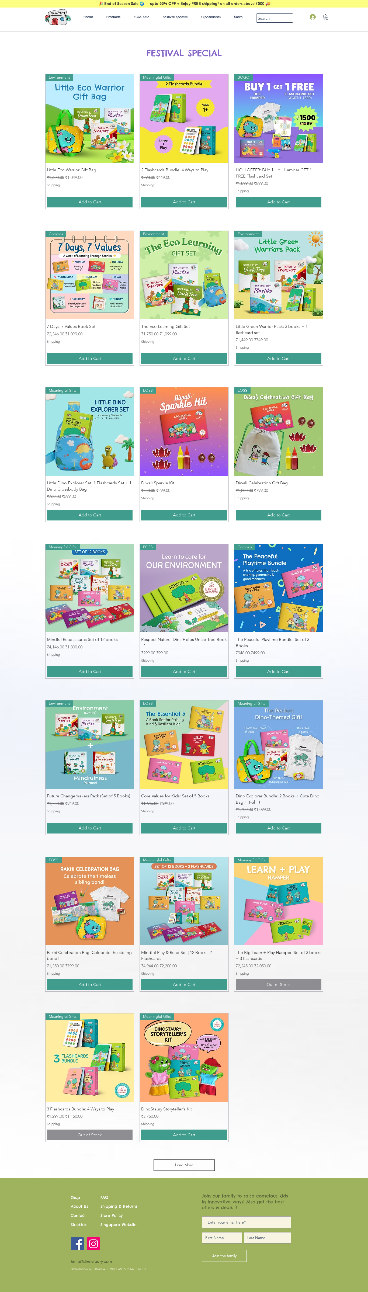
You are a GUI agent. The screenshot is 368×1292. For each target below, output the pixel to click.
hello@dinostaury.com (91, 1261)
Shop (75, 1197)
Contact (78, 1215)
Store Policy (111, 1215)
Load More (184, 1164)
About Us (79, 1206)
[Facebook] (77, 1243)
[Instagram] (93, 1243)
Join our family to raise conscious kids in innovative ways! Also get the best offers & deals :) (245, 1201)
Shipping (53, 185)
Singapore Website (118, 1224)
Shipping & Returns (118, 1206)
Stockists (78, 1224)
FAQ (104, 1197)
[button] (325, 17)
